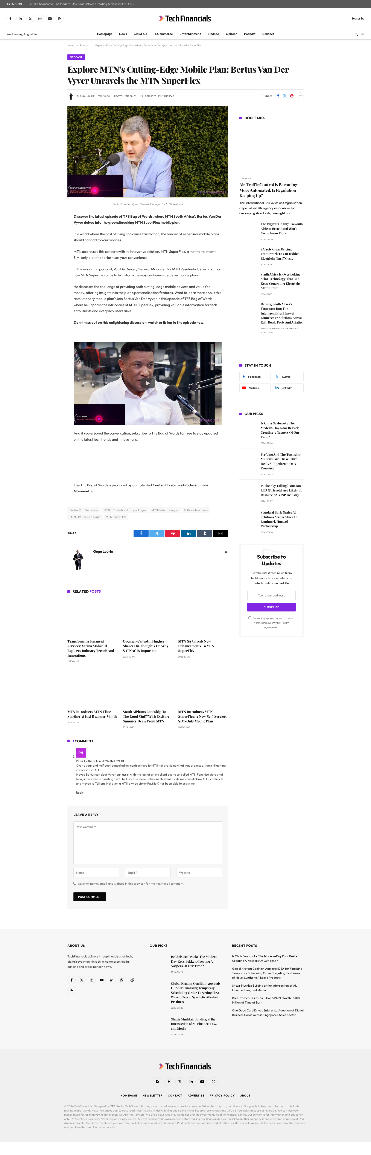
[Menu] (362, 34)
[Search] (356, 34)
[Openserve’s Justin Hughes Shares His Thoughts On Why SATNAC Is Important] (148, 616)
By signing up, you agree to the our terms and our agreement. (273, 622)
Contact (268, 34)
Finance (213, 34)
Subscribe (358, 18)
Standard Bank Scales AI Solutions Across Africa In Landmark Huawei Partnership (279, 519)
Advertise (196, 1095)
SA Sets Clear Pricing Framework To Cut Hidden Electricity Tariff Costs (280, 254)
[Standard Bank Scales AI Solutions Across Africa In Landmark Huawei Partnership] (248, 518)
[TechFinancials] (185, 18)
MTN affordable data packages (125, 510)
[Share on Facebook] (278, 95)
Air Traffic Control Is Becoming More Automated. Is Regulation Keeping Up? (268, 190)
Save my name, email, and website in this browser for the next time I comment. (131, 883)
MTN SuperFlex (116, 516)
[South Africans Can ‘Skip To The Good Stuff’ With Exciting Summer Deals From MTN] (148, 687)
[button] (148, 383)
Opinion (231, 34)
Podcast (249, 34)
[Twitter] (52, 238)
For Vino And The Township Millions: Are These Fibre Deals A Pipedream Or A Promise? (281, 461)
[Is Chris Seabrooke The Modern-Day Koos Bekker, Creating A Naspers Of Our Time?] (248, 429)
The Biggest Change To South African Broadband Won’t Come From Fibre (282, 228)
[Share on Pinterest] (292, 95)
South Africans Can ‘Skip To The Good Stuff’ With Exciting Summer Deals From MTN (146, 716)
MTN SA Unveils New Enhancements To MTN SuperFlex (196, 646)
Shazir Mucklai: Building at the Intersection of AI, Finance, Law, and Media (194, 1024)
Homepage (104, 34)
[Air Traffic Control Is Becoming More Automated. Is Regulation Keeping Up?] (271, 149)
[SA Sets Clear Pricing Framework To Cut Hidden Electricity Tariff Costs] (248, 255)
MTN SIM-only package (85, 516)
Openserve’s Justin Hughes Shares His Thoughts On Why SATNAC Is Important (145, 646)
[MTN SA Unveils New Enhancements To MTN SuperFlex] (203, 616)
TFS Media (117, 1106)
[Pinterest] (52, 260)
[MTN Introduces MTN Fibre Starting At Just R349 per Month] (92, 687)
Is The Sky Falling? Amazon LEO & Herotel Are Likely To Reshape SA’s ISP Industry (281, 490)
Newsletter (153, 1095)
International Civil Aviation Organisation (273, 203)
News (123, 34)
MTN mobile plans (196, 510)
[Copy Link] (52, 282)
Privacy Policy (280, 622)
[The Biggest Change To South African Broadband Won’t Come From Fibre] (248, 230)
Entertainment (190, 34)
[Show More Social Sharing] (300, 95)
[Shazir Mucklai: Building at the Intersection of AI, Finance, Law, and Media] (158, 1025)
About (245, 1095)
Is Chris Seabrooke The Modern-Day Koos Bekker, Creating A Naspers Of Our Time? (82, 4)
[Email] (52, 271)
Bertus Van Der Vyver (84, 510)
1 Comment (150, 96)
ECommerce (164, 34)
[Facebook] (52, 227)
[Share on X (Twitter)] (285, 95)
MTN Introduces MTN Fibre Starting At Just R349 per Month (92, 714)
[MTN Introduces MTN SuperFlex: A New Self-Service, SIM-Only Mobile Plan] (203, 687)
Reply (80, 792)
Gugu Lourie (87, 96)
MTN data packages (165, 510)
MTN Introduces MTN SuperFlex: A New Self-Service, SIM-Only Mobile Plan (202, 716)
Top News (245, 178)
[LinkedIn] (52, 249)
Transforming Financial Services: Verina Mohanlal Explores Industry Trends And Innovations (90, 648)
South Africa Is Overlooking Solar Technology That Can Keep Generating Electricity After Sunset (281, 281)
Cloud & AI (141, 34)
